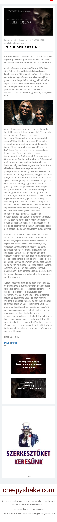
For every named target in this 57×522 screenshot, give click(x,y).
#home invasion (19, 43)
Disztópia (23, 40)
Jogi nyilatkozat (21, 509)
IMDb (7, 342)
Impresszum (37, 509)
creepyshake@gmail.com (43, 513)
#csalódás (8, 43)
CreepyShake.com (17, 513)
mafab (14, 342)
